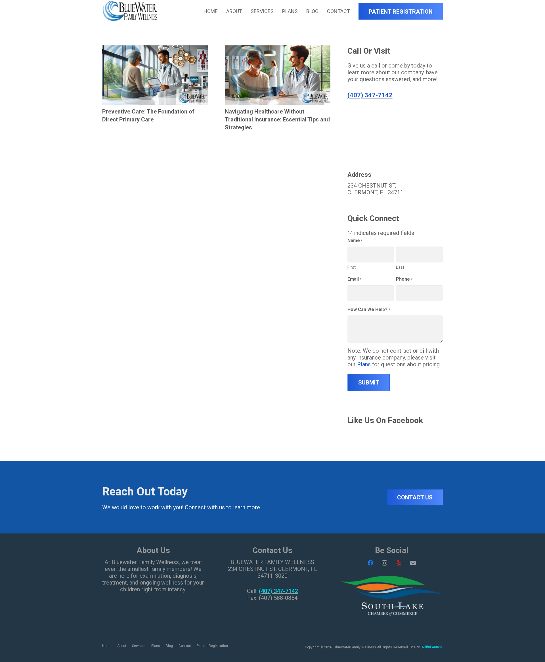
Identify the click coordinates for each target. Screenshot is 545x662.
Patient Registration (212, 646)
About (121, 646)
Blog (169, 646)
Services (139, 646)
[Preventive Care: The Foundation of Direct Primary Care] (155, 48)
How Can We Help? (368, 309)
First (351, 267)
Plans (364, 364)
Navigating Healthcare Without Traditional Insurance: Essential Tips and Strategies (277, 119)
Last (400, 267)
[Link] (129, 11)
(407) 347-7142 (370, 95)
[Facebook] (370, 563)
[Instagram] (385, 563)
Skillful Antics (431, 647)
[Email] (413, 563)
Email (354, 279)
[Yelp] (399, 563)
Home (107, 646)
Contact (185, 646)
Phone (404, 279)
